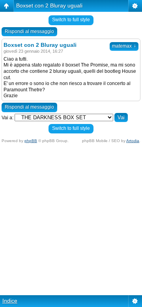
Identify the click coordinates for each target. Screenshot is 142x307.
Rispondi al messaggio (29, 31)
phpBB (30, 141)
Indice (9, 301)
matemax (124, 46)
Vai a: (7, 117)
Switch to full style (71, 19)
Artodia (132, 141)
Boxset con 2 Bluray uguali (49, 5)
